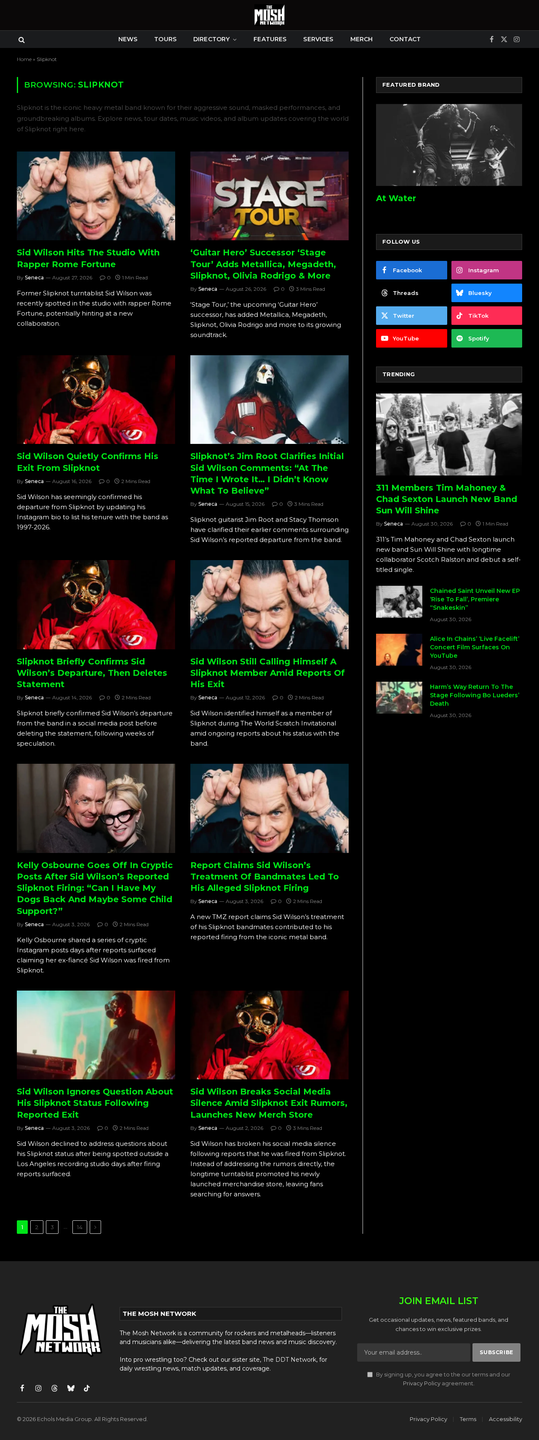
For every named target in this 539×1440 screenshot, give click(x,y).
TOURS (165, 39)
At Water (396, 198)
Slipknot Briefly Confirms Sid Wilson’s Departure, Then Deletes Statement (92, 672)
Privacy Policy (421, 1383)
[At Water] (449, 145)
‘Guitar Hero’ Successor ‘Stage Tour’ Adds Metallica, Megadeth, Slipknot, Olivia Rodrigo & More (263, 263)
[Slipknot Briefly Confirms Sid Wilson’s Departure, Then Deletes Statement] (96, 604)
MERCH (361, 39)
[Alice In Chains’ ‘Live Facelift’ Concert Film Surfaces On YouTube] (399, 650)
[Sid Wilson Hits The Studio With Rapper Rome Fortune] (96, 196)
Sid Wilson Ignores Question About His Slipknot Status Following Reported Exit (95, 1103)
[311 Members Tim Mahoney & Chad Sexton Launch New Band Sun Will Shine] (449, 434)
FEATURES (269, 39)
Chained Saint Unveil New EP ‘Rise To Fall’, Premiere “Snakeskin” (475, 599)
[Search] (21, 39)
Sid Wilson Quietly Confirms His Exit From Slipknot (87, 462)
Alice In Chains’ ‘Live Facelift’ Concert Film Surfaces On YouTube (474, 647)
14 (80, 1227)
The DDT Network (289, 1359)
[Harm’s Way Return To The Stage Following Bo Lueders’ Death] (399, 698)
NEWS (128, 39)
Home (24, 59)
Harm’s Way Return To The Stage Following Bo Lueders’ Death (474, 695)
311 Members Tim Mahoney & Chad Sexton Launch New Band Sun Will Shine (446, 499)
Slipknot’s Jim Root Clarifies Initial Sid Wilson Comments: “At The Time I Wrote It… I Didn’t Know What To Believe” (267, 473)
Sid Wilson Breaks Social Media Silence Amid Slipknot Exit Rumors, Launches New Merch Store (268, 1103)
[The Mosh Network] (269, 15)
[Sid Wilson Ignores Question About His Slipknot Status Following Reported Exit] (96, 1035)
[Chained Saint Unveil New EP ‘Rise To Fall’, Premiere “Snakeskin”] (399, 602)
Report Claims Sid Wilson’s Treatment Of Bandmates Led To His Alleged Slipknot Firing (264, 876)
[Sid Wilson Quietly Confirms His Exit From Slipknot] (96, 399)
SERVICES (318, 39)
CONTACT (405, 39)
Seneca (34, 277)
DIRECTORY (211, 39)
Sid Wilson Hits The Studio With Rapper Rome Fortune (88, 258)
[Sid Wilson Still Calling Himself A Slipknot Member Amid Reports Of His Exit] (269, 604)
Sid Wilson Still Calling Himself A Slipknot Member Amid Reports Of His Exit (267, 672)
